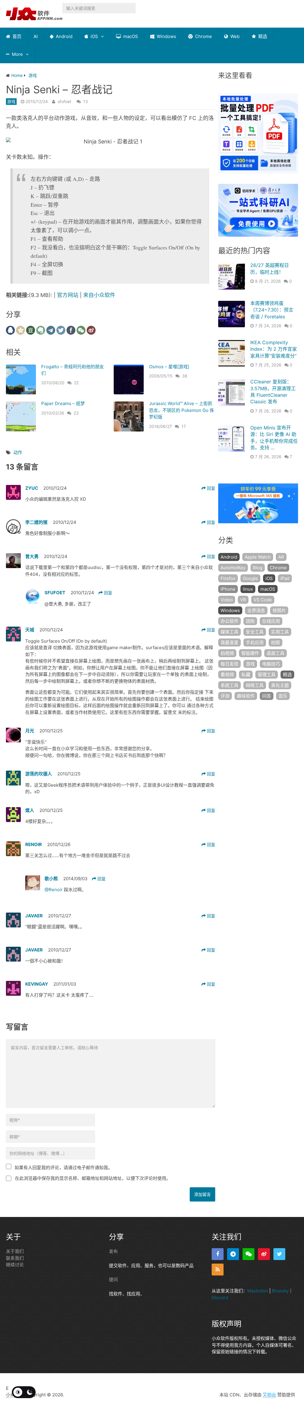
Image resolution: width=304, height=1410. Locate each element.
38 (184, 375)
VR (243, 600)
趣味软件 (246, 696)
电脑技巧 (271, 664)
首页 (16, 36)
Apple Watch (258, 557)
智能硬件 (250, 653)
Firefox (228, 578)
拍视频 (227, 653)
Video (227, 600)
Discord (220, 1297)
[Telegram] (233, 1254)
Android (63, 36)
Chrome (203, 36)
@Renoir (54, 889)
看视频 (227, 674)
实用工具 (280, 632)
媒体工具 (229, 632)
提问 (113, 1279)
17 (183, 426)
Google (250, 578)
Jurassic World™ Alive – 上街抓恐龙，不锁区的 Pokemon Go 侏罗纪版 (181, 410)
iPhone (228, 589)
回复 (210, 488)
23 (76, 412)
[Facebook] (218, 1254)
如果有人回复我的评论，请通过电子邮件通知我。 (64, 1167)
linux (248, 589)
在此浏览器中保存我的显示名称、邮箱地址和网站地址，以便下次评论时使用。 (93, 1178)
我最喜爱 (229, 642)
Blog (257, 567)
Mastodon (257, 1291)
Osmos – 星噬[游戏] (169, 366)
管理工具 (267, 674)
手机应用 (255, 642)
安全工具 (255, 632)
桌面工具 (275, 653)
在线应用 (271, 621)
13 (85, 101)
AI (36, 36)
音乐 (282, 696)
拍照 (275, 642)
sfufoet (64, 101)
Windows (166, 36)
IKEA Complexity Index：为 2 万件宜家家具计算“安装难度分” (273, 349)
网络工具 (255, 685)
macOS (130, 36)
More (17, 54)
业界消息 (256, 610)
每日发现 (229, 664)
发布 (113, 1251)
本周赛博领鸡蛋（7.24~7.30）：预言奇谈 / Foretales (271, 310)
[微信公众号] (248, 1254)
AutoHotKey (233, 567)
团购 (250, 621)
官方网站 (67, 295)
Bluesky (280, 1291)
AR (281, 557)
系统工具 (229, 685)
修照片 (279, 610)
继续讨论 (15, 1264)
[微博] (264, 1254)
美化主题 (280, 685)
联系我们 (15, 1258)
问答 (266, 696)
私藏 (245, 674)
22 (76, 382)
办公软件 (229, 621)
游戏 (11, 101)
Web (234, 36)
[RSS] (218, 1269)
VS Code (263, 600)
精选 (262, 36)
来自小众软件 (99, 295)
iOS (93, 36)
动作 (17, 452)
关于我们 (15, 1251)
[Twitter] (279, 1254)
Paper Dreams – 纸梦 (63, 403)
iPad (284, 578)
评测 (225, 696)
